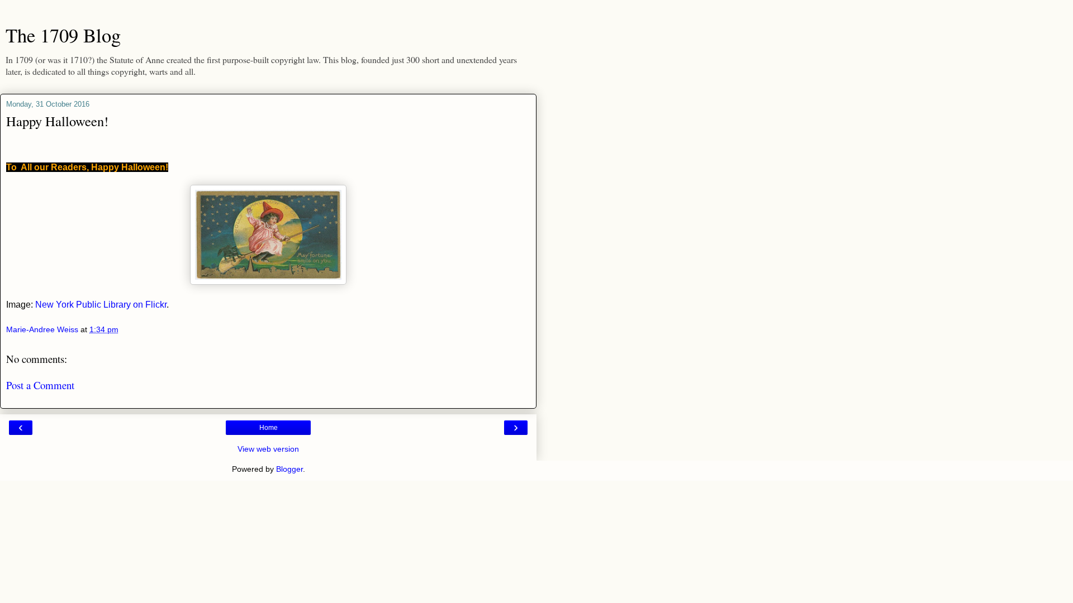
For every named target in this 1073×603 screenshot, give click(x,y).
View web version (268, 448)
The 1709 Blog (63, 35)
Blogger (289, 469)
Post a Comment (40, 385)
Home (268, 428)
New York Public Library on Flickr (101, 304)
